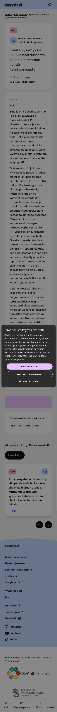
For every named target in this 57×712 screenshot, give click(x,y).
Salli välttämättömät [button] (30, 374)
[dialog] (28, 356)
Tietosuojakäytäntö (14, 359)
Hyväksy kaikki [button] (29, 366)
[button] (28, 381)
